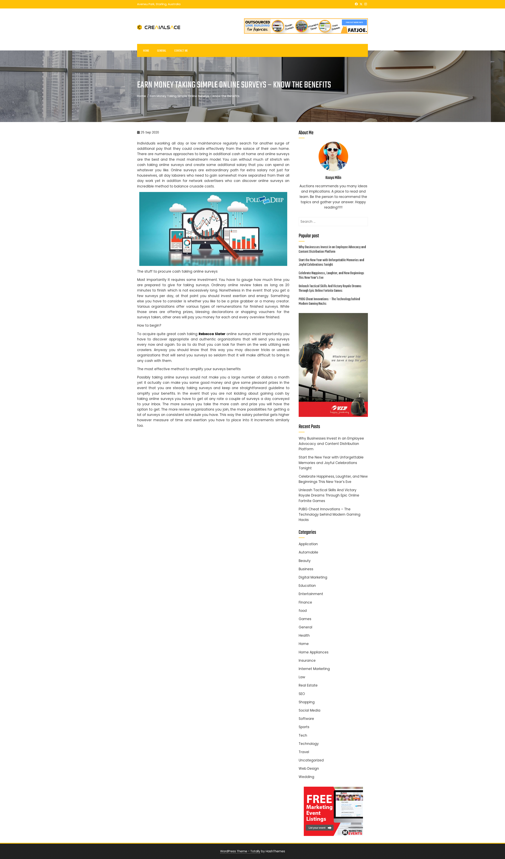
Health (304, 635)
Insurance (307, 660)
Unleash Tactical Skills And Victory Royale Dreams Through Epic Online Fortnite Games (330, 288)
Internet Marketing (314, 668)
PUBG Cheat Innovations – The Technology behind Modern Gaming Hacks (329, 301)
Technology (309, 743)
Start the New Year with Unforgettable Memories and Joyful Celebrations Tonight (331, 262)
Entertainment (311, 594)
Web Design (309, 768)
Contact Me (181, 50)
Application (308, 544)
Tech (303, 735)
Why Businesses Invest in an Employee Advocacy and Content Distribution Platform (332, 249)
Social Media (309, 710)
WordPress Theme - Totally (240, 851)
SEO (302, 693)
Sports (304, 727)
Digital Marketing (313, 577)
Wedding (306, 776)
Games (305, 619)
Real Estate (308, 685)
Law (302, 677)
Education (307, 585)
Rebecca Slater (212, 334)
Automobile (308, 552)
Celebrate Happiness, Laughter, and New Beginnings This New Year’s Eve (331, 275)
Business (306, 569)
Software (306, 718)
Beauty (305, 560)
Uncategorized (311, 760)
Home (146, 50)
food (303, 610)
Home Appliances (313, 652)
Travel (304, 752)
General (161, 50)
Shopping (307, 702)
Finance (305, 602)
